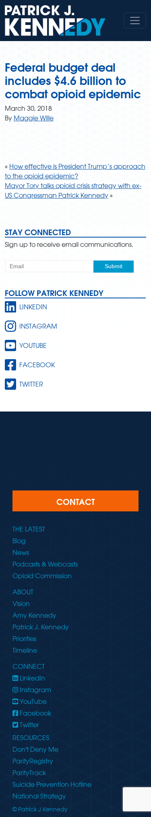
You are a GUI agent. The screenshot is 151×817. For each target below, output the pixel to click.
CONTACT (75, 501)
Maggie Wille (34, 118)
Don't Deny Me (35, 749)
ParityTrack (29, 773)
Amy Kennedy (34, 615)
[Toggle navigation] (135, 20)
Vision (21, 604)
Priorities (24, 639)
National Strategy (39, 796)
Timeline (24, 650)
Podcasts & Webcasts (45, 564)
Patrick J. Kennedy (40, 627)
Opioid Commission (42, 576)
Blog (19, 541)
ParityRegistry (32, 761)
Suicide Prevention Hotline (51, 784)
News (20, 552)
